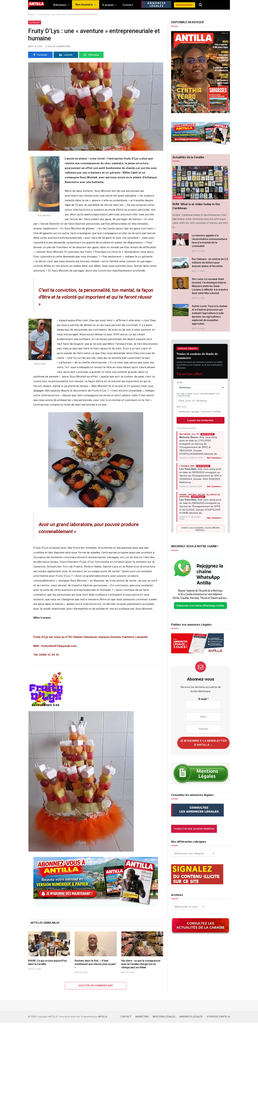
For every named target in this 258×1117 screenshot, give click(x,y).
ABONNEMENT (184, 5)
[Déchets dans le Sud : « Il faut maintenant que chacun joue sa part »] (96, 943)
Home (31, 14)
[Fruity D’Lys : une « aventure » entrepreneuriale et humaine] (95, 106)
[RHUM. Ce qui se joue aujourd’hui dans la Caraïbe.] (49, 943)
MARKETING (142, 1016)
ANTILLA (102, 1016)
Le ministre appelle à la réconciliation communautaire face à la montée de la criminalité (209, 240)
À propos (108, 4)
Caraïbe (178, 197)
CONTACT (125, 1016)
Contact (128, 4)
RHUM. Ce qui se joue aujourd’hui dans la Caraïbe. (47, 962)
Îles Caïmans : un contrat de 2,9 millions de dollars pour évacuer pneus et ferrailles (210, 262)
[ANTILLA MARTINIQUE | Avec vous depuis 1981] (36, 5)
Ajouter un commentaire (95, 985)
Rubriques (59, 4)
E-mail (204, 698)
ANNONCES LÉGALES (191, 1016)
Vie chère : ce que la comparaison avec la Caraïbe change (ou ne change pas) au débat (140, 964)
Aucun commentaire (59, 46)
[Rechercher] (200, 5)
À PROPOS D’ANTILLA (218, 1016)
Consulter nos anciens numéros (194, 829)
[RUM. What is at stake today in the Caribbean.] (201, 182)
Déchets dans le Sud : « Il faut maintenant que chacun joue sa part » (95, 964)
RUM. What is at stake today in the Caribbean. (196, 206)
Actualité (34, 22)
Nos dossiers (84, 4)
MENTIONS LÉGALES (164, 1016)
